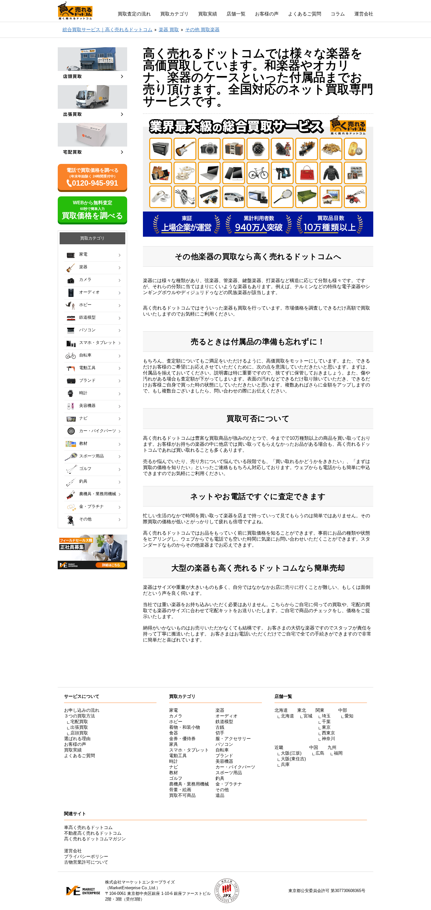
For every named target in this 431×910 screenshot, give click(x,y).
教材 (83, 443)
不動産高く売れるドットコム (92, 833)
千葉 (326, 721)
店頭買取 (79, 732)
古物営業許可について (86, 862)
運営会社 (363, 13)
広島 (320, 753)
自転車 (85, 355)
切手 (220, 732)
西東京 (328, 732)
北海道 (287, 715)
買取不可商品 (182, 795)
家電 (83, 254)
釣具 (83, 481)
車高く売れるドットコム (88, 827)
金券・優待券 (182, 738)
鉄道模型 (87, 317)
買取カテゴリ (174, 13)
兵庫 (285, 764)
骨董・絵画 (180, 789)
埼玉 (326, 715)
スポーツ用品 (91, 456)
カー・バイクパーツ (97, 430)
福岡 (338, 753)
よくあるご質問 (304, 13)
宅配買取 (79, 721)
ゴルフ (85, 468)
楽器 (83, 266)
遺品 (220, 795)
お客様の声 (267, 13)
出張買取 (79, 727)
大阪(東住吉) (293, 758)
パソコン (87, 329)
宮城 (308, 715)
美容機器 (87, 405)
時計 (83, 393)
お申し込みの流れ (81, 710)
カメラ (85, 279)
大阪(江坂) (291, 753)
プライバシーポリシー (86, 856)
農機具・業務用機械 (97, 493)
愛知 (349, 715)
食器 (173, 732)
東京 (326, 727)
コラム (338, 13)
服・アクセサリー (233, 738)
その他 (85, 519)
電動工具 (87, 367)
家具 (173, 744)
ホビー (85, 304)
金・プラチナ (91, 506)
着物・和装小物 (184, 727)
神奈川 (328, 738)
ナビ (83, 418)
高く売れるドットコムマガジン (95, 838)
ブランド (87, 380)
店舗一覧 (236, 13)
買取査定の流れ (134, 13)
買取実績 (207, 13)
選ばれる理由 (77, 738)
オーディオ (89, 292)
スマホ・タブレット (97, 342)
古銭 (220, 727)
